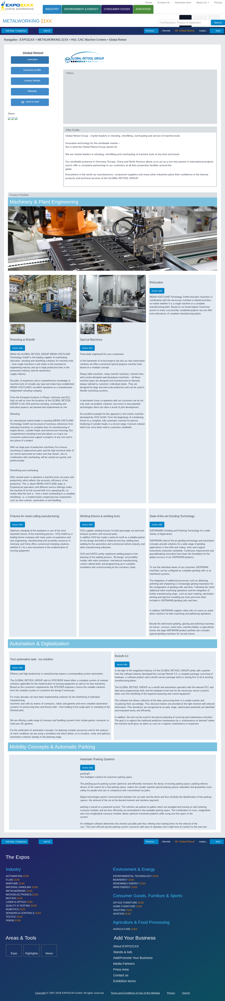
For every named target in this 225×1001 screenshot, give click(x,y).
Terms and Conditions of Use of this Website (135, 992)
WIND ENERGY (125, 887)
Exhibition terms (124, 981)
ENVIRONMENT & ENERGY (81, 9)
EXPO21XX (27, 39)
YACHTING (122, 910)
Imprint (186, 992)
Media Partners (124, 963)
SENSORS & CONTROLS (23, 913)
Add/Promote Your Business (133, 958)
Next (217, 31)
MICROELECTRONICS (22, 894)
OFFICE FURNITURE (128, 902)
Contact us (120, 975)
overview (31, 59)
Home (148, 2)
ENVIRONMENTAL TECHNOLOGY (135, 876)
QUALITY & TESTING (21, 905)
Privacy (218, 2)
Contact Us (163, 2)
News (49, 953)
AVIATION (122, 913)
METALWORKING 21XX (53, 39)
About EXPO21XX (126, 946)
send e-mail (31, 101)
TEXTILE (14, 916)
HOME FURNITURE (127, 906)
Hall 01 (46, 31)
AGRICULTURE (125, 929)
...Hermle (165, 30)
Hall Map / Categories (15, 31)
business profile (31, 69)
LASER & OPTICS (19, 901)
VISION (13, 920)
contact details (31, 80)
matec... (203, 30)
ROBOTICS (15, 909)
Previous (150, 31)
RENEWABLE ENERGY (129, 883)
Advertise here (183, 2)
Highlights (31, 953)
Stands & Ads (122, 952)
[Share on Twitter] (9, 118)
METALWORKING (19, 890)
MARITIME (15, 883)
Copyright (40, 992)
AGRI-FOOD (143, 9)
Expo (14, 953)
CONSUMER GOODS (117, 9)
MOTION (14, 898)
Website (31, 91)
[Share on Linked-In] (16, 118)
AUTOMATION (17, 876)
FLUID (13, 879)
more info (17, 348)
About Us (201, 2)
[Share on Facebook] (12, 118)
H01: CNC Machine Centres (88, 39)
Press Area (121, 969)
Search (218, 22)
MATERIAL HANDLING (22, 887)
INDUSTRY (52, 9)
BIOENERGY (123, 879)
